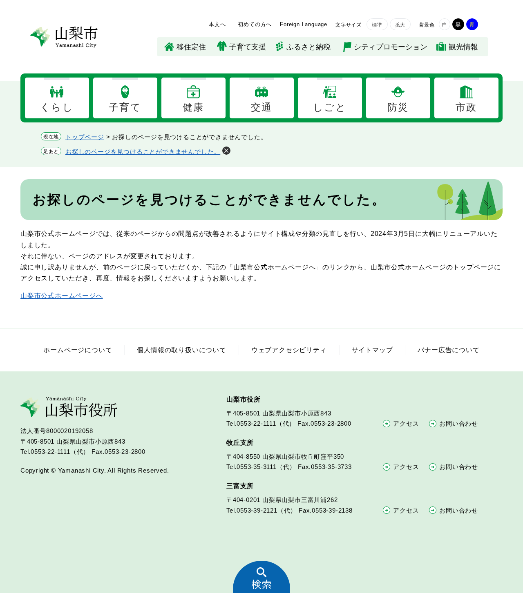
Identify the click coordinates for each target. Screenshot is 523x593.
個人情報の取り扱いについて (181, 349)
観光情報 (463, 47)
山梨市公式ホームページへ (61, 295)
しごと (329, 107)
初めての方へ (255, 24)
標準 (377, 25)
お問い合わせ (458, 423)
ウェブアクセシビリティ (289, 349)
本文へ (217, 24)
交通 (262, 107)
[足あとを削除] (226, 151)
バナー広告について (448, 349)
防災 (398, 107)
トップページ (84, 136)
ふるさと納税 (308, 47)
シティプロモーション (390, 47)
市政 (466, 107)
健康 (193, 107)
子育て (125, 107)
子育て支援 (247, 47)
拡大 (400, 25)
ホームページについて (77, 349)
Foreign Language (303, 24)
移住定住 (191, 47)
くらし (57, 107)
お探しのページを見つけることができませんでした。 (142, 151)
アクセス (406, 423)
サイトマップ (372, 349)
